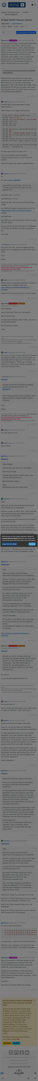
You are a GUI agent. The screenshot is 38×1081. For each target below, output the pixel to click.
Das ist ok (32, 544)
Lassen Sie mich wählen (9, 544)
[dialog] (19, 540)
